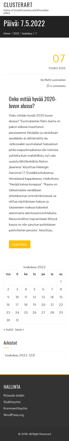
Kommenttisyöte (15, 408)
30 (8, 320)
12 (34, 297)
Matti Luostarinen (55, 80)
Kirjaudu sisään (14, 395)
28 (52, 312)
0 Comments (58, 86)
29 (61, 312)
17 (17, 305)
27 (43, 312)
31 (17, 320)
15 (60, 297)
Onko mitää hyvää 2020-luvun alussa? (32, 102)
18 (25, 305)
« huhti (8, 329)
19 (34, 305)
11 (26, 297)
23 (8, 312)
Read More (19, 244)
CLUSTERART (18, 4)
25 (26, 312)
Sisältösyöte (12, 402)
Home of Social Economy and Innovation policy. (26, 12)
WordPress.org (14, 415)
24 (17, 312)
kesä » (19, 329)
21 (52, 305)
